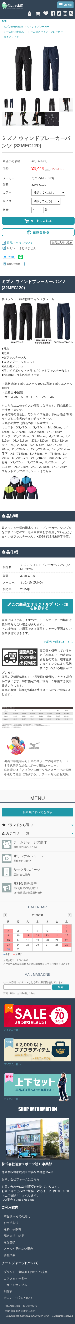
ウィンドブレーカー (38, 26)
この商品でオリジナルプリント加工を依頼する (40, 606)
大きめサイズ (11, 37)
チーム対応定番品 (14, 31)
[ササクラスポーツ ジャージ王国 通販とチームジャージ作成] (12, 8)
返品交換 (9, 1242)
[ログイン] (29, 14)
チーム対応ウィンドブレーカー (45, 31)
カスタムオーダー (15, 1278)
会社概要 (9, 1255)
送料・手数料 (12, 1229)
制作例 (8, 1291)
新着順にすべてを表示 (37, 812)
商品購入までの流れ (17, 1216)
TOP (4, 21)
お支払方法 (11, 1222)
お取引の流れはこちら (58, 641)
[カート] (37, 14)
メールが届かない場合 (18, 1248)
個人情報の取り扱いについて (21, 1305)
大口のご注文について (18, 1297)
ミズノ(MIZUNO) (13, 26)
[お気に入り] (45, 14)
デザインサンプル (15, 1285)
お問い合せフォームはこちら (21, 1179)
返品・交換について (20, 242)
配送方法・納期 (14, 1235)
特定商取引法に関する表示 (20, 1310)
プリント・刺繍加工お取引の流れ (26, 1272)
